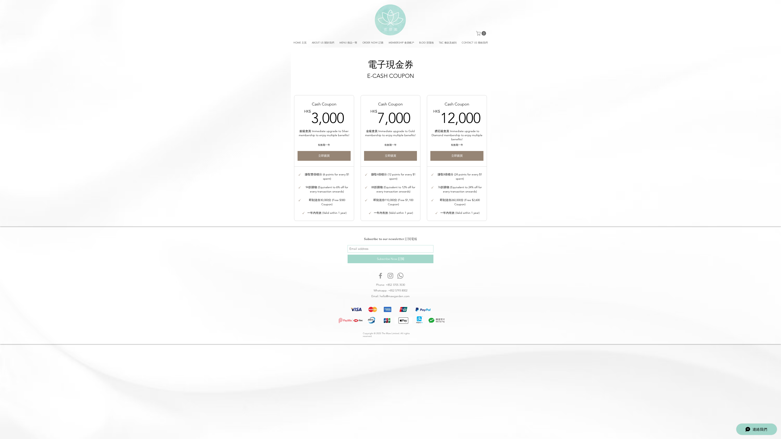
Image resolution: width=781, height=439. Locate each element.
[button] (481, 33)
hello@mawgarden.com (395, 296)
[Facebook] (380, 275)
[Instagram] (390, 275)
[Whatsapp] (400, 275)
